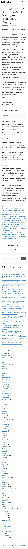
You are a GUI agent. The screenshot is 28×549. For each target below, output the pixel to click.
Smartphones (5, 502)
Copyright (13, 547)
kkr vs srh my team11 (7, 218)
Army (3, 362)
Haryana (4, 415)
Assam (4, 366)
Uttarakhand (5, 537)
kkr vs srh (10, 216)
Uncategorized (6, 526)
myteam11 (10, 226)
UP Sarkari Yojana (6, 531)
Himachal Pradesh (7, 420)
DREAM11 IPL (17, 208)
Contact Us (19, 547)
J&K (3, 442)
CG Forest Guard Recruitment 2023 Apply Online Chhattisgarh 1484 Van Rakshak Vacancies (13, 327)
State (3, 506)
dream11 (11, 208)
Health (3, 417)
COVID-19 (4, 384)
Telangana (4, 520)
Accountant (5, 351)
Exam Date (5, 402)
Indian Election (6, 426)
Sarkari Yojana (5, 495)
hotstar (15, 210)
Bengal (4, 373)
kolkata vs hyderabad (7, 224)
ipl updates (18, 212)
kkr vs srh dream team (19, 216)
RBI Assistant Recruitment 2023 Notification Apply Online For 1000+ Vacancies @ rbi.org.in (13, 285)
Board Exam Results (7, 377)
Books (3, 379)
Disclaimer (10, 545)
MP (3, 466)
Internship (4, 433)
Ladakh (4, 451)
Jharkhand (4, 444)
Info (3, 428)
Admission (4, 353)
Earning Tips (5, 393)
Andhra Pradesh (6, 357)
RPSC (3, 493)
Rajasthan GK (5, 486)
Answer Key (5, 359)
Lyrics (3, 457)
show (11, 115)
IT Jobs (4, 440)
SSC (3, 504)
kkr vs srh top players (18, 220)
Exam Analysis (6, 400)
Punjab (4, 480)
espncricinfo (5, 210)
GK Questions (5, 408)
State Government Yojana (8, 509)
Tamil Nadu (5, 513)
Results (4, 491)
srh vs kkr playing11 (7, 230)
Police (3, 475)
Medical (4, 462)
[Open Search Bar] (22, 2)
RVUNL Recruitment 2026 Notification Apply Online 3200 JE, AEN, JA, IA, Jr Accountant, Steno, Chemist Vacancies (13, 276)
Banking (4, 371)
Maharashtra (5, 460)
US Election (5, 535)
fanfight (11, 210)
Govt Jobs (4, 411)
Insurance (4, 431)
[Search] (23, 258)
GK (3, 406)
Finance (4, 404)
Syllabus (4, 511)
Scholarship (5, 497)
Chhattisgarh (5, 382)
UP (3, 529)
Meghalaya (5, 464)
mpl (20, 224)
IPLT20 (13, 214)
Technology (5, 517)
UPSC (3, 533)
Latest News (5, 455)
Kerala (3, 448)
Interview (4, 435)
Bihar (3, 375)
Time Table (5, 522)
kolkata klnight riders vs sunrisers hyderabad (13, 222)
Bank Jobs (4, 368)
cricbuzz (6, 208)
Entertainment (5, 397)
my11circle (4, 226)
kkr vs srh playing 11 (18, 218)
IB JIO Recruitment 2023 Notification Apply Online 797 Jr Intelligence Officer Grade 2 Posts (13, 321)
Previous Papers (6, 477)
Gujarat (4, 413)
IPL (4, 206)
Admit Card (5, 355)
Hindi (3, 422)
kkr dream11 (19, 214)
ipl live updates (10, 212)
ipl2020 (23, 212)
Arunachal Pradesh (7, 364)
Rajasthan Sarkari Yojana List (9, 489)
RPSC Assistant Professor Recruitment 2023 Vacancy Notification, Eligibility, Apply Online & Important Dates (13, 303)
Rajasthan (4, 484)
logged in (11, 249)
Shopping (4, 500)
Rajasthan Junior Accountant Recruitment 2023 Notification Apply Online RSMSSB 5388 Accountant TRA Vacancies (14, 308)
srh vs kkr (10, 228)
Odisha (4, 473)
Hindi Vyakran (5, 424)
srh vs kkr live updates (19, 228)
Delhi (3, 391)
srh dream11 (17, 226)
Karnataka (4, 446)
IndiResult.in (6, 2)
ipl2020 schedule (6, 214)
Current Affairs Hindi (7, 388)
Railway (4, 482)
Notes (3, 471)
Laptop (4, 453)
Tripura (4, 524)
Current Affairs (6, 386)
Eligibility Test (5, 395)
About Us (5, 545)
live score (16, 224)
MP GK (4, 468)
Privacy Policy (17, 545)
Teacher (4, 515)
